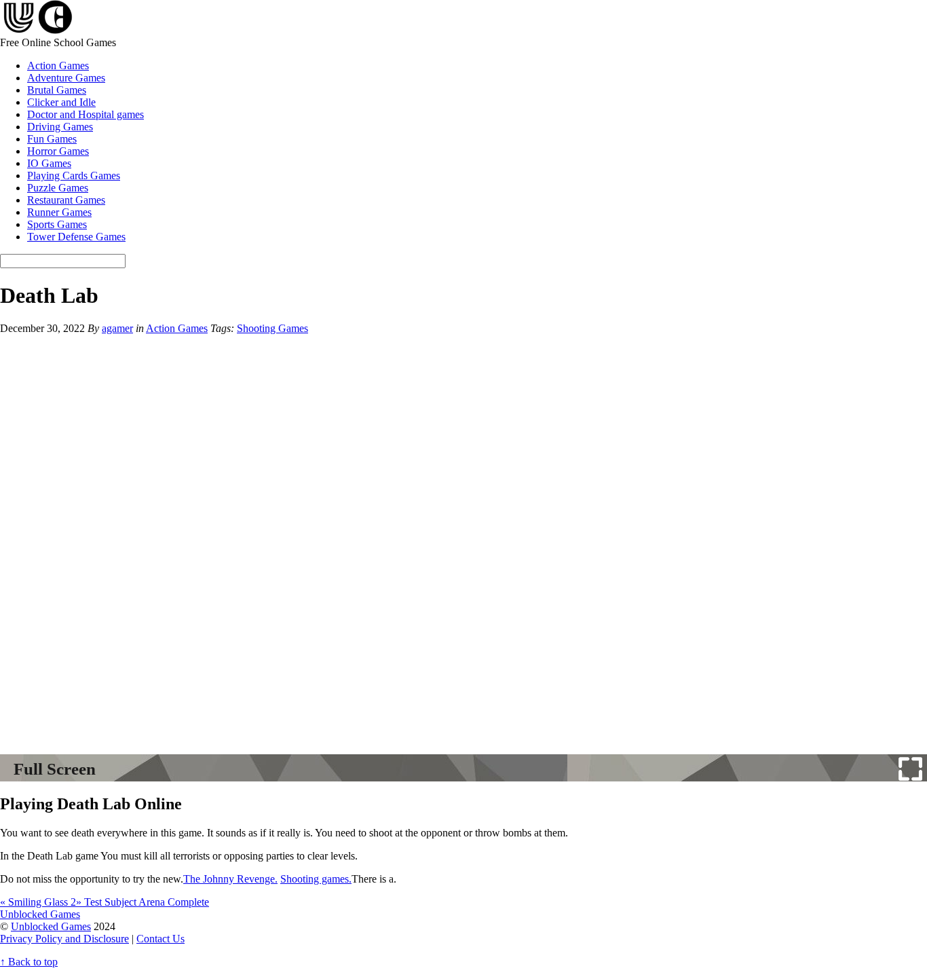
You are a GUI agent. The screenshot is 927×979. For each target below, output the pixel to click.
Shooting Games (272, 328)
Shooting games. (316, 879)
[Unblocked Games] (36, 30)
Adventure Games (66, 78)
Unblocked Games (51, 926)
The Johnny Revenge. (230, 879)
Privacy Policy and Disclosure (64, 938)
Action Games (58, 65)
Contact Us (160, 938)
